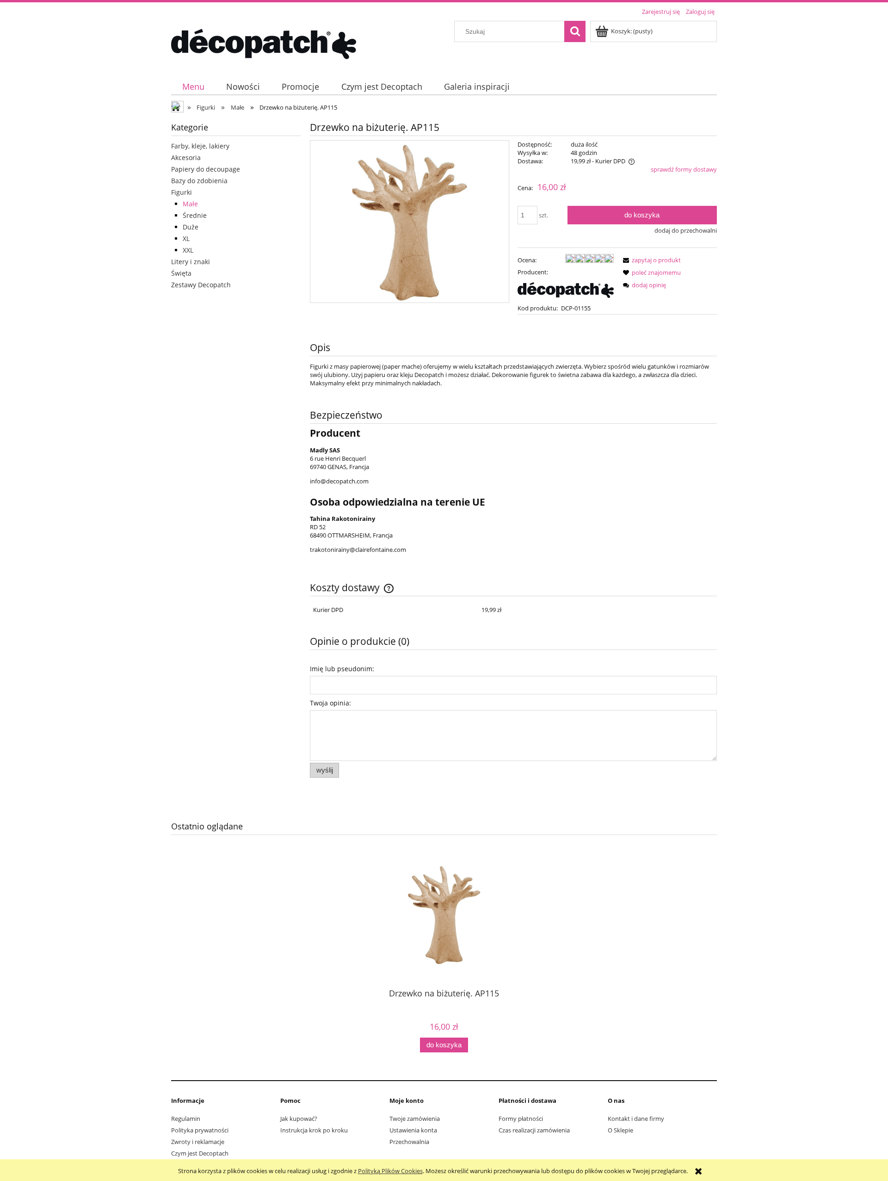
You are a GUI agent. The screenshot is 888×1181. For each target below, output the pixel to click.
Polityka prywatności (199, 1130)
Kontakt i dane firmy (636, 1118)
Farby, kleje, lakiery (200, 146)
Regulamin (185, 1118)
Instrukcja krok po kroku (314, 1130)
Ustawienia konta (413, 1130)
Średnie (195, 215)
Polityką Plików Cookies (390, 1171)
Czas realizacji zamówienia (534, 1130)
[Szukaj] (575, 31)
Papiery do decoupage (205, 169)
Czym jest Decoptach (199, 1153)
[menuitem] (193, 87)
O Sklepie (620, 1130)
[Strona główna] (263, 42)
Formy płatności (521, 1118)
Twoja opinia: (330, 703)
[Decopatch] (566, 289)
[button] (650, 260)
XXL (188, 250)
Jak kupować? (298, 1118)
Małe (190, 203)
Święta (181, 273)
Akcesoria (186, 157)
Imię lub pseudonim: (342, 668)
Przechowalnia (409, 1142)
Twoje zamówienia (414, 1118)
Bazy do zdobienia (199, 180)
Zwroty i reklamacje (197, 1142)
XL (186, 238)
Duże (190, 227)
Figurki (181, 192)
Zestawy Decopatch (201, 284)
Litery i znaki (190, 261)
